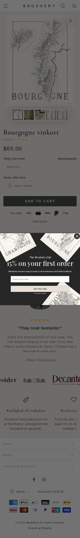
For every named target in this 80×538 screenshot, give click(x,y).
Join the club (40, 288)
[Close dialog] (77, 236)
